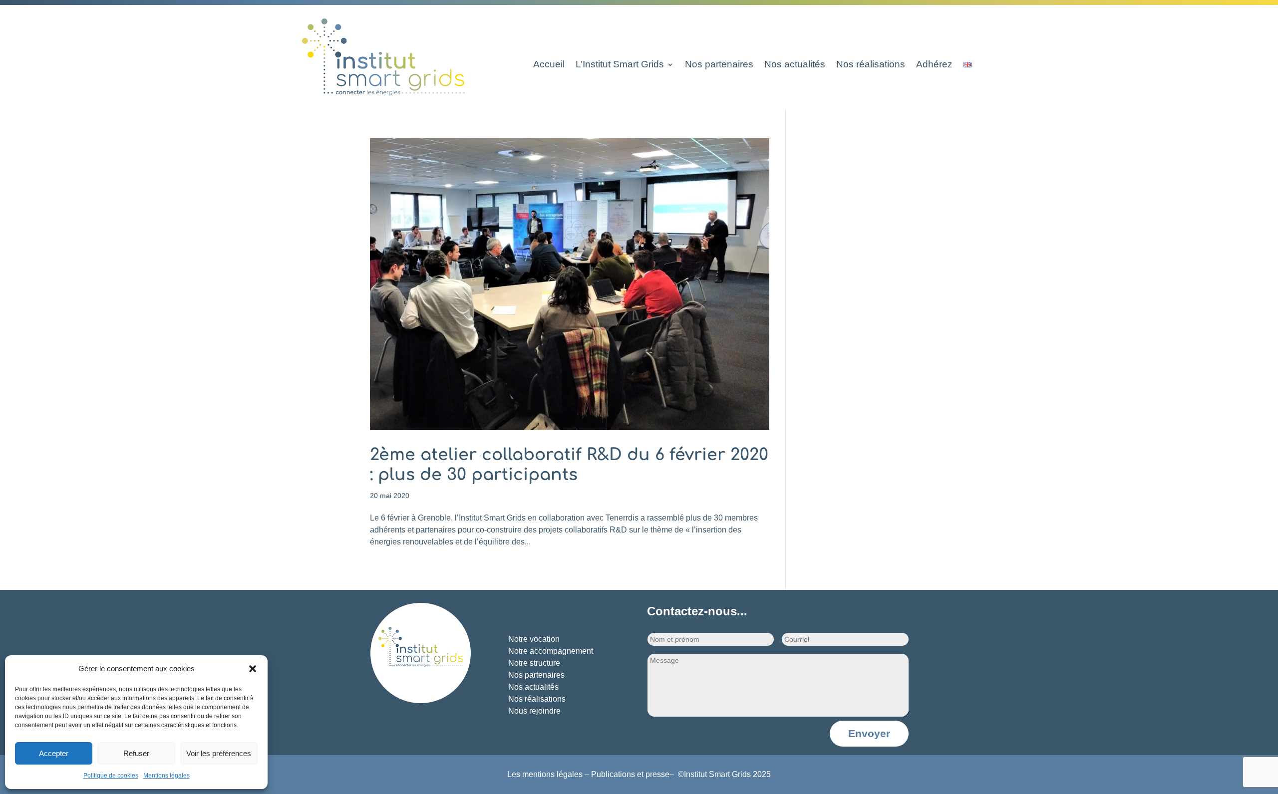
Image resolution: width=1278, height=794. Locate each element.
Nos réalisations (870, 65)
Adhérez (934, 65)
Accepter (53, 753)
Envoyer (869, 733)
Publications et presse (630, 774)
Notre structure (534, 663)
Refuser (136, 753)
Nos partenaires (719, 65)
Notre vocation (534, 639)
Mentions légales (166, 775)
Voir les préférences (218, 753)
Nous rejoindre (534, 711)
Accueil (549, 65)
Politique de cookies (110, 775)
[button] (253, 669)
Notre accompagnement (550, 651)
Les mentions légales (545, 774)
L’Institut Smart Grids (620, 65)
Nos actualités (794, 65)
